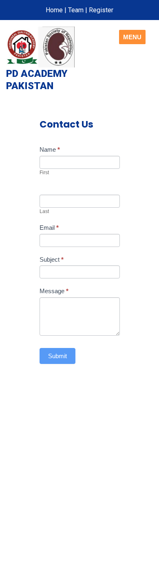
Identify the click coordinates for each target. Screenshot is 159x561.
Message (54, 290)
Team (76, 10)
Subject (52, 259)
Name (50, 149)
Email (49, 227)
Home (54, 10)
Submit (57, 355)
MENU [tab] (132, 37)
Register (101, 10)
